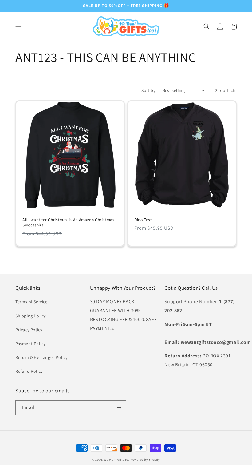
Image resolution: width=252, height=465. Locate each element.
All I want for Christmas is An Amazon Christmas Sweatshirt (68, 222)
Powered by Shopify (145, 460)
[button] (18, 26)
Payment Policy (30, 343)
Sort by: (148, 90)
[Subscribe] (119, 407)
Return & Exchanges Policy (41, 357)
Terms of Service (31, 301)
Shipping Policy (30, 316)
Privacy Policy (28, 329)
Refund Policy (29, 371)
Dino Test (143, 219)
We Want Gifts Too (117, 460)
